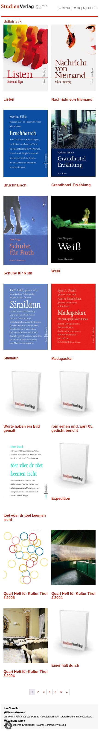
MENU (65, 8)
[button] (8, 725)
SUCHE (91, 8)
